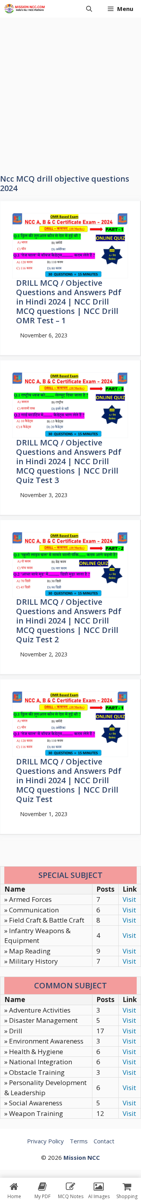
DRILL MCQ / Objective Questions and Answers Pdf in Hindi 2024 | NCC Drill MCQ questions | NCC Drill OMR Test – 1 (68, 302)
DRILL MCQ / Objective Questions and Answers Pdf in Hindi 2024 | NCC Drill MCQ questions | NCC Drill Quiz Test (68, 780)
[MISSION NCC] (24, 9)
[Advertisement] (70, 92)
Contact (104, 1141)
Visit (129, 899)
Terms (79, 1141)
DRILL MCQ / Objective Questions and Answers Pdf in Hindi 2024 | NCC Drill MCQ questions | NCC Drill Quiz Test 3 (68, 461)
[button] (89, 9)
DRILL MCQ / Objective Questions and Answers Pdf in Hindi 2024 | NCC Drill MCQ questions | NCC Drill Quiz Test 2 (68, 621)
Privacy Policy (45, 1141)
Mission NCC (81, 1157)
